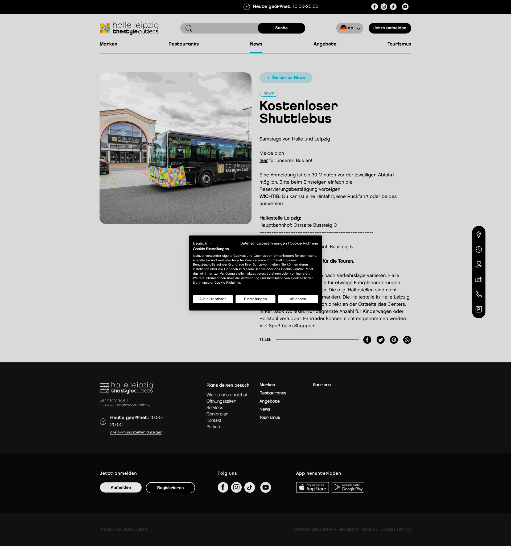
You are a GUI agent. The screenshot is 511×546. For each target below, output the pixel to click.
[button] (203, 244)
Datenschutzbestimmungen (263, 243)
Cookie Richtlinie (304, 243)
